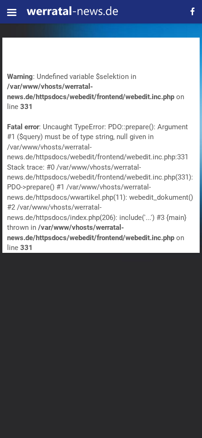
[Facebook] (192, 11)
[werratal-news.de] (72, 12)
